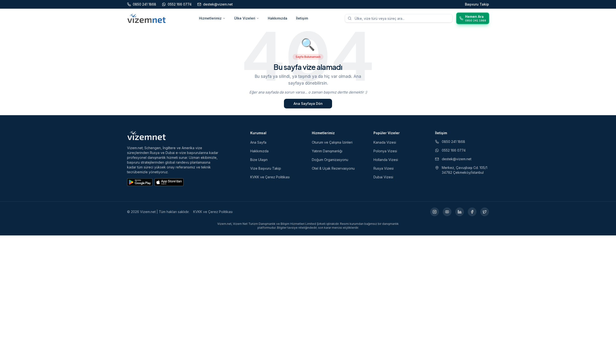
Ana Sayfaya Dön (308, 103)
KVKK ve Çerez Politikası (270, 177)
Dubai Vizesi (383, 177)
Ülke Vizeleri (244, 18)
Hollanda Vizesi (385, 160)
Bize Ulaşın (259, 160)
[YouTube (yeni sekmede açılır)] (447, 211)
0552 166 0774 (454, 150)
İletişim (302, 18)
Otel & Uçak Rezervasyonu (333, 168)
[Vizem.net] (146, 135)
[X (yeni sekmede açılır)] (484, 211)
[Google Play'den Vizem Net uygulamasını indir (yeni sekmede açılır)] (140, 182)
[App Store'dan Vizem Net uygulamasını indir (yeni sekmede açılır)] (169, 182)
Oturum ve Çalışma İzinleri (332, 142)
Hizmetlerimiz (210, 18)
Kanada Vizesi (384, 142)
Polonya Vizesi (385, 151)
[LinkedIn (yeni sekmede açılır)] (459, 211)
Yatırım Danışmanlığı (327, 151)
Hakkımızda (277, 18)
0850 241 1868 (453, 142)
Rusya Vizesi (383, 168)
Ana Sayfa (258, 142)
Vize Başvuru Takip (265, 168)
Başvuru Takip (477, 4)
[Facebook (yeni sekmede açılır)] (472, 211)
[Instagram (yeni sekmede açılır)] (434, 211)
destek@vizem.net (456, 159)
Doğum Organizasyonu (330, 160)
